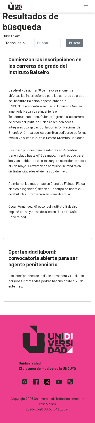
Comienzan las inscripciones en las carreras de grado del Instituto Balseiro (45, 65)
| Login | (63, 409)
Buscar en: (11, 36)
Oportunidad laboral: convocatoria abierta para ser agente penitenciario (43, 257)
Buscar (74, 42)
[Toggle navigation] (85, 5)
